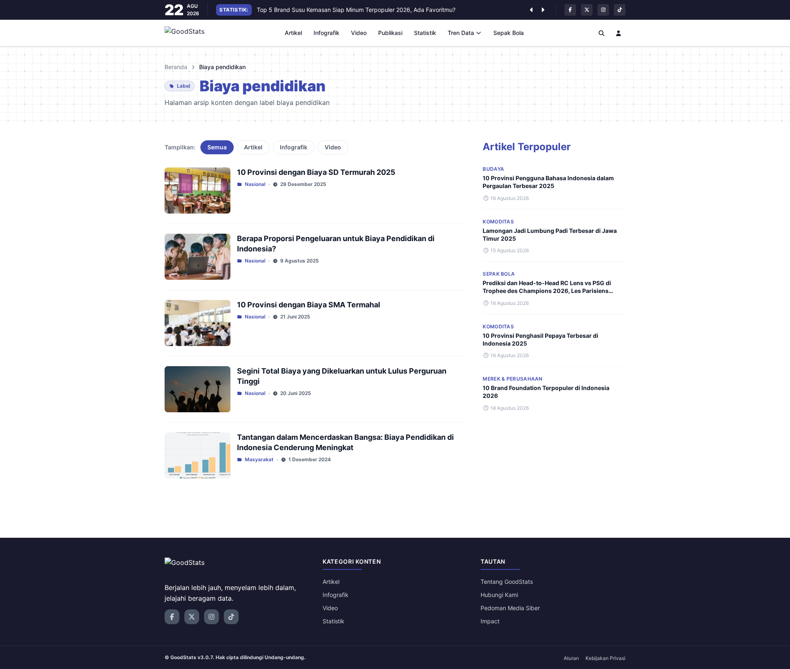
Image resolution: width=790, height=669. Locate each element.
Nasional (255, 184)
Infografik (326, 32)
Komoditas (498, 221)
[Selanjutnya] (543, 10)
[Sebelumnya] (531, 10)
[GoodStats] (189, 32)
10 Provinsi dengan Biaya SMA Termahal (308, 304)
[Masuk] (619, 33)
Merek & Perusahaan (512, 379)
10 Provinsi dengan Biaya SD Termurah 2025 (316, 172)
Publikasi (390, 32)
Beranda (176, 66)
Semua (217, 147)
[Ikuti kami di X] (586, 10)
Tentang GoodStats (507, 581)
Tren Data (461, 32)
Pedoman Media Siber (510, 607)
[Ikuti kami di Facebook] (570, 10)
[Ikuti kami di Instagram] (603, 10)
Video (359, 32)
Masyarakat (259, 459)
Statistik (425, 32)
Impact (490, 621)
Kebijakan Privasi (605, 658)
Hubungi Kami (499, 594)
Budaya (493, 169)
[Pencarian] (602, 33)
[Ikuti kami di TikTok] (619, 10)
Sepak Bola (508, 32)
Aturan (571, 658)
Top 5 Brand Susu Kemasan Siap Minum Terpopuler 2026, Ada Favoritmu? (356, 9)
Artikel (293, 32)
